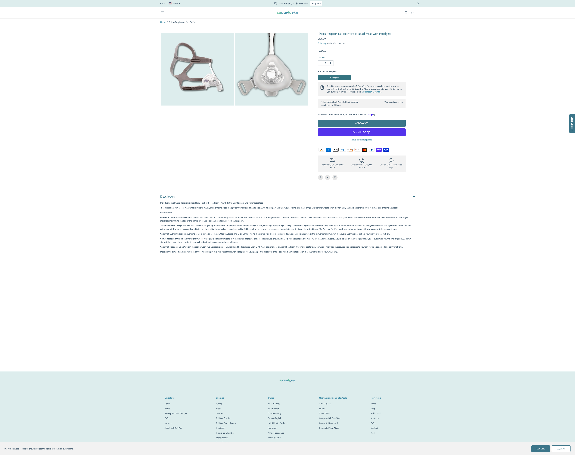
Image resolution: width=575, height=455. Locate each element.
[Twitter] (327, 177)
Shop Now (316, 3)
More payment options (362, 139)
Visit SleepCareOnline (372, 91)
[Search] (406, 12)
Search (168, 403)
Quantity (323, 57)
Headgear (220, 428)
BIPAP (321, 408)
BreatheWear (273, 408)
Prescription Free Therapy (176, 413)
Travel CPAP (324, 413)
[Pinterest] (335, 177)
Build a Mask (376, 413)
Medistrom (272, 428)
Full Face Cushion (223, 418)
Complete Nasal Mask (328, 423)
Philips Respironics (276, 433)
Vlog (373, 433)
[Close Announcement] (418, 3)
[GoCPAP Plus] (287, 13)
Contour (219, 413)
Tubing (219, 403)
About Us (375, 418)
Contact (374, 428)
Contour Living (274, 413)
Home (163, 22)
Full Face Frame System (226, 423)
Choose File (334, 77)
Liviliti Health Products (277, 423)
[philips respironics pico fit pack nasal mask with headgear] (197, 69)
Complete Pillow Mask (329, 428)
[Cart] (412, 12)
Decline (541, 448)
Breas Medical (274, 403)
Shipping (322, 43)
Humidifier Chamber (225, 433)
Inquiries (168, 423)
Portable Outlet (274, 437)
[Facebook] (320, 177)
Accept (561, 448)
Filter (218, 408)
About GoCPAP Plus (173, 428)
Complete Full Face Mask (330, 418)
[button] (162, 12)
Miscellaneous (222, 437)
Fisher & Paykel (274, 418)
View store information (394, 102)
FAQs (167, 418)
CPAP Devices (325, 403)
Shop (373, 408)
